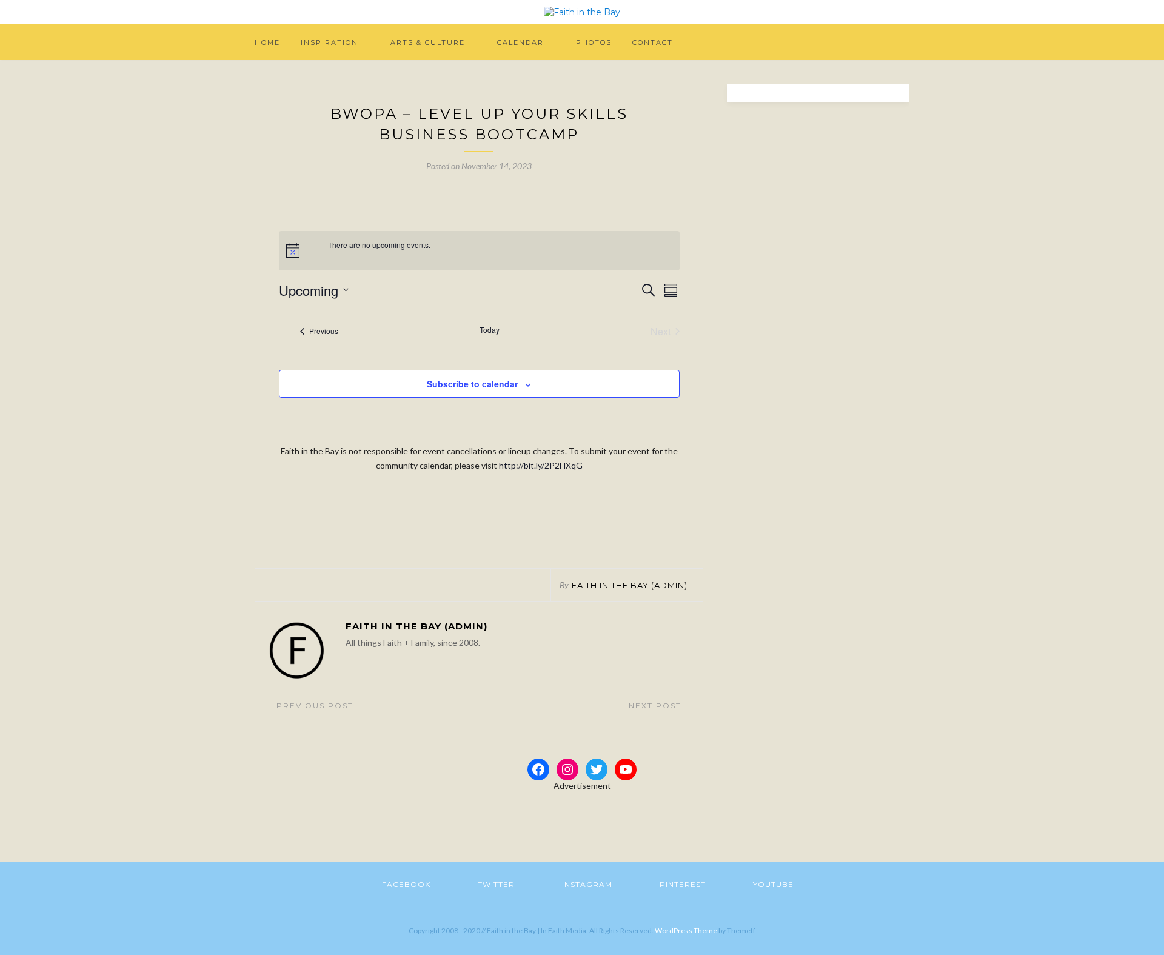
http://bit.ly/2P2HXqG (541, 465)
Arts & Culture (427, 42)
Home (267, 42)
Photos (594, 42)
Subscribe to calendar (472, 384)
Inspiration (329, 42)
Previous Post (313, 705)
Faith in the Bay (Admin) (629, 585)
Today (490, 330)
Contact (652, 42)
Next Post (656, 705)
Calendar (520, 42)
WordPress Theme (686, 930)
